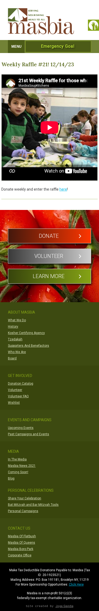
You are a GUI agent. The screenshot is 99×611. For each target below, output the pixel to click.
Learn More (48, 276)
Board (12, 358)
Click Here (76, 584)
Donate (49, 236)
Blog (11, 478)
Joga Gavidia (64, 606)
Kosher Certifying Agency (26, 333)
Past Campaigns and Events (28, 434)
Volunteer (48, 256)
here (63, 189)
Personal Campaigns (23, 511)
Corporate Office (19, 555)
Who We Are (17, 352)
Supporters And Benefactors (28, 346)
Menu (16, 47)
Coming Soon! (18, 472)
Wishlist (14, 403)
